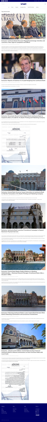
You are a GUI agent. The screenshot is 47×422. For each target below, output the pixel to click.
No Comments (17, 44)
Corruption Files (23, 7)
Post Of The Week (31, 7)
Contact (14, 410)
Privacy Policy (26, 410)
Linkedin (38, 413)
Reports (2, 410)
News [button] (12, 7)
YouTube (38, 411)
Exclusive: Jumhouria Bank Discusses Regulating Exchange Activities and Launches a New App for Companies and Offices (23, 41)
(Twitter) (38, 410)
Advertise (14, 411)
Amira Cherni (5, 44)
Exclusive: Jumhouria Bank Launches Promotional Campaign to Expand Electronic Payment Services (22, 231)
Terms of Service (26, 411)
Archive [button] (37, 7)
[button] (45, 420)
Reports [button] (17, 7)
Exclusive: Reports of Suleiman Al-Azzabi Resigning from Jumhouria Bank (23, 80)
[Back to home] (23, 4)
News (15, 44)
